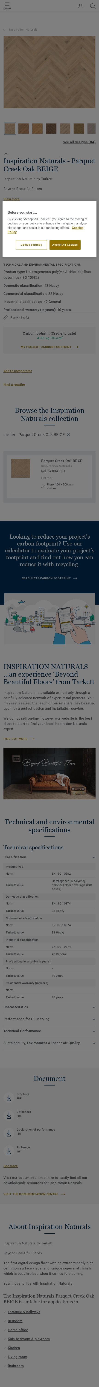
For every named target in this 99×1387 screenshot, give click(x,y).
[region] (50, 229)
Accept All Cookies (65, 244)
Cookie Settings (31, 244)
